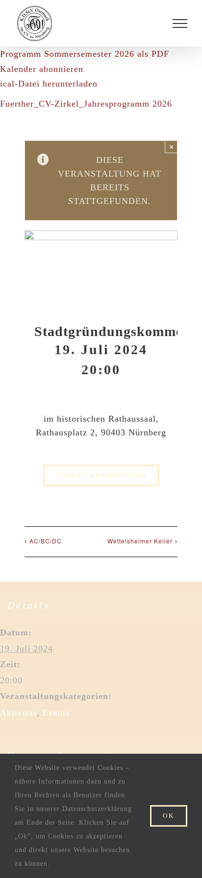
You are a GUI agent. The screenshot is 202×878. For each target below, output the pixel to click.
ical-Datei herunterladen (49, 84)
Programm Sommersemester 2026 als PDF (84, 54)
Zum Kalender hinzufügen (101, 475)
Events (56, 713)
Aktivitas (18, 713)
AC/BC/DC (45, 541)
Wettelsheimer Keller (140, 541)
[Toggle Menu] (180, 23)
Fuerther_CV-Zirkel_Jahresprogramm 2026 (86, 104)
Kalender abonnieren (41, 69)
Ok (169, 815)
